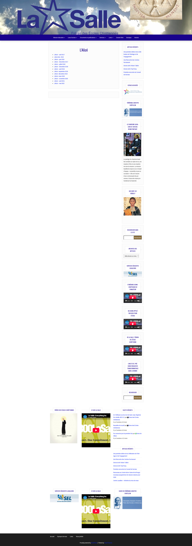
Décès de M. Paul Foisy (130, 69)
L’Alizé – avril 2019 (59, 69)
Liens (110, 37)
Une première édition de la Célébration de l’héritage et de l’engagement (133, 54)
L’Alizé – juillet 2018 (59, 64)
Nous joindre (79, 536)
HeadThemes (108, 543)
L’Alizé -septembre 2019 (61, 71)
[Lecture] (126, 301)
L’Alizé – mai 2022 (59, 83)
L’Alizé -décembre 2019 (61, 74)
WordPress (94, 543)
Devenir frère (119, 37)
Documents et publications (88, 37)
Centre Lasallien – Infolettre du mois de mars (126, 480)
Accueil (52, 536)
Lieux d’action (72, 37)
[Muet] (138, 301)
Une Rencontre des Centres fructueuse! (124, 459)
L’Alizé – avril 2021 (59, 81)
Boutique (128, 37)
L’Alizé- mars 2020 (59, 76)
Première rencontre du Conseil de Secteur (125, 469)
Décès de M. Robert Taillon (131, 66)
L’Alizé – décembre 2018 (61, 67)
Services (102, 37)
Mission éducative (58, 37)
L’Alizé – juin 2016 (59, 59)
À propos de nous (62, 536)
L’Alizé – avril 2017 (59, 55)
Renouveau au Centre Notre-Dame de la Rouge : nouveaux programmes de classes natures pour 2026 (127, 474)
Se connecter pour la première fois (123, 433)
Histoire (136, 37)
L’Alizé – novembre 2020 (61, 79)
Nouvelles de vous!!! (118, 425)
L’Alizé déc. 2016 (59, 57)
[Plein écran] (140, 301)
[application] (133, 298)
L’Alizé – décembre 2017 (61, 62)
